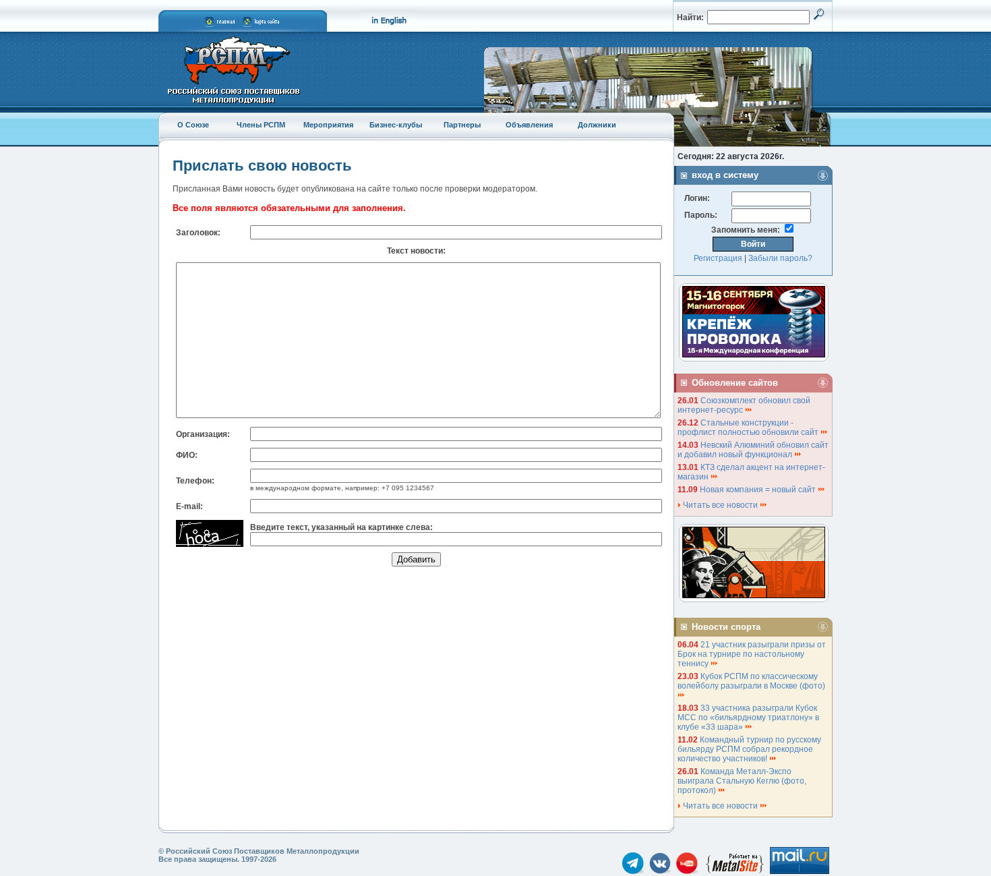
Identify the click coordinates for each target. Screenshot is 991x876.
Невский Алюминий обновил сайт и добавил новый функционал (753, 449)
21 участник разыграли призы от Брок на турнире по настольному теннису (752, 654)
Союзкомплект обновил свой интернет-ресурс (744, 405)
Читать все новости (720, 505)
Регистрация (718, 258)
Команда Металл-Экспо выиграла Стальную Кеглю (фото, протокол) (742, 781)
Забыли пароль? (780, 258)
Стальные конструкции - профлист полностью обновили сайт (749, 427)
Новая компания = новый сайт (759, 489)
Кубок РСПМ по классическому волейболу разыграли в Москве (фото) (752, 681)
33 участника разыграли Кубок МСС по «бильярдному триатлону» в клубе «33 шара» (748, 717)
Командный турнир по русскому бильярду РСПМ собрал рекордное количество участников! (749, 749)
